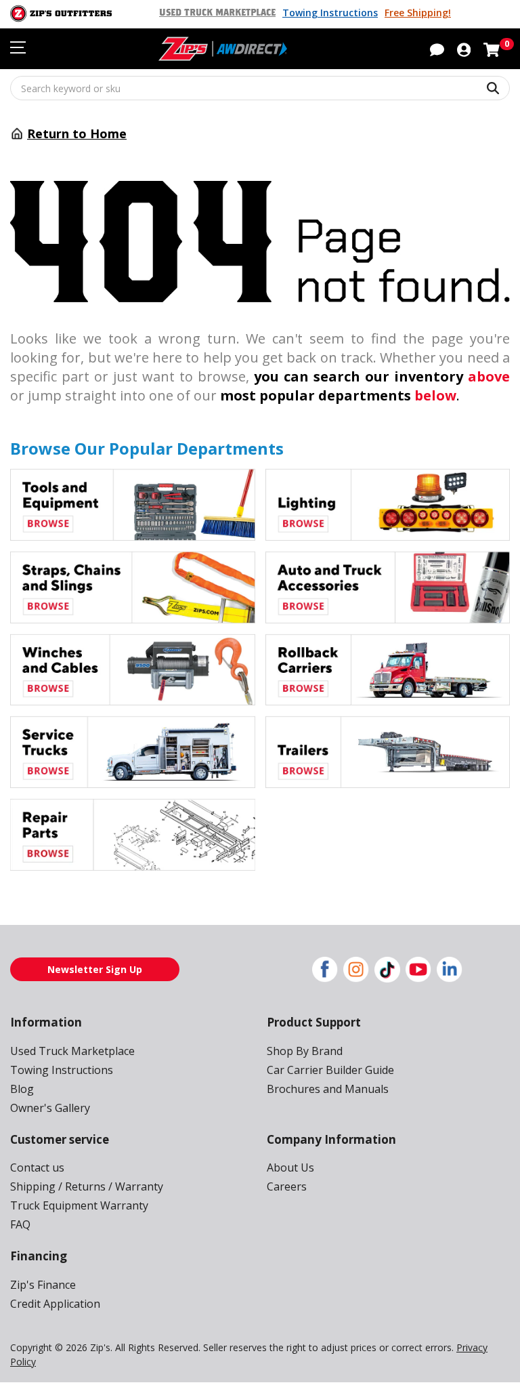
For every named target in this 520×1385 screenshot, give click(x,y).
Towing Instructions (330, 12)
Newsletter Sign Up (94, 969)
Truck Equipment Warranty (79, 1205)
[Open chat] (437, 49)
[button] (464, 49)
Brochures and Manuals (328, 1088)
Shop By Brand (305, 1050)
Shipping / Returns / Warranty (86, 1186)
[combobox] (260, 88)
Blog (22, 1088)
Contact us (37, 1167)
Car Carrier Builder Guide (330, 1069)
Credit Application (55, 1303)
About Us (290, 1167)
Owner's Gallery (50, 1107)
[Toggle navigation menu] (18, 47)
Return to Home (77, 133)
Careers (287, 1186)
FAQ (20, 1224)
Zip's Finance (43, 1284)
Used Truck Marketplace (217, 13)
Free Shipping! (418, 12)
